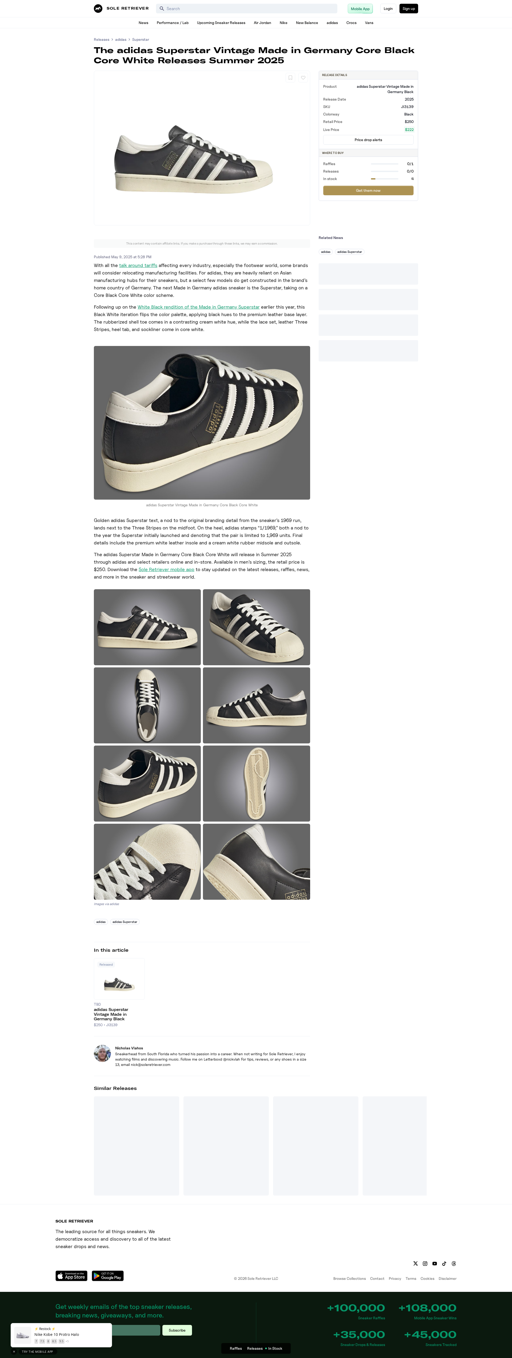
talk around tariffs (138, 265)
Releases (101, 39)
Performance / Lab (173, 22)
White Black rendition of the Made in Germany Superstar (199, 307)
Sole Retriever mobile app (166, 569)
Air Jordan (262, 22)
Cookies (427, 1278)
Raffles (236, 1348)
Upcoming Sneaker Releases (221, 22)
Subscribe (177, 1330)
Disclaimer (448, 1278)
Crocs (351, 22)
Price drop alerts (368, 139)
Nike (283, 22)
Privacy (395, 1278)
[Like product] (303, 77)
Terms (411, 1278)
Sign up (409, 8)
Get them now (368, 190)
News (143, 22)
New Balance (307, 22)
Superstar (140, 39)
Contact (377, 1278)
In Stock (275, 1348)
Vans (369, 22)
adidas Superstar (125, 922)
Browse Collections (349, 1278)
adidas (332, 22)
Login (388, 8)
